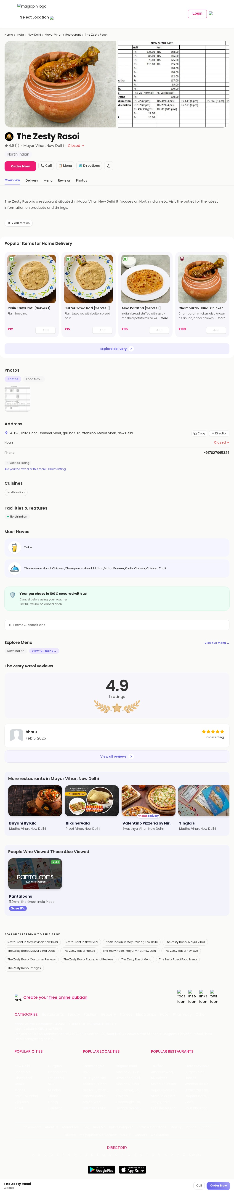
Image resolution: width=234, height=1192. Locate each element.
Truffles (157, 1066)
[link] (32, 294)
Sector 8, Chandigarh (99, 1084)
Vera (124, 1135)
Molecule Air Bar (163, 1084)
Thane (53, 1096)
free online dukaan (68, 997)
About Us (51, 1127)
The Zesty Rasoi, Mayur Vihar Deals (32, 951)
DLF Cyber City (94, 1078)
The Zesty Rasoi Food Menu (178, 959)
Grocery (108, 1014)
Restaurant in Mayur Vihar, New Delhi (33, 942)
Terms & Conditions (151, 1127)
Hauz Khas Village (96, 1108)
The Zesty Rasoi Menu (136, 959)
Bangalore (23, 1072)
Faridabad (56, 1078)
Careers (141, 1135)
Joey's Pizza (160, 1102)
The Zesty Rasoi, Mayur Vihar (185, 942)
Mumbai (54, 1090)
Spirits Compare (121, 1127)
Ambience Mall (128, 1078)
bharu (31, 732)
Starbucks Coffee (165, 1096)
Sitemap (176, 1127)
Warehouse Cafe (198, 1084)
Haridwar (55, 1108)
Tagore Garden (128, 1108)
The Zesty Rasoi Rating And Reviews (89, 959)
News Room (32, 1127)
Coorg (53, 1102)
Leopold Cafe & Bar (200, 1096)
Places (191, 1127)
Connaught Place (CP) (133, 1102)
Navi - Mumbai (26, 1096)
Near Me (99, 1127)
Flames (190, 1078)
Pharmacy (182, 1014)
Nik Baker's (159, 1078)
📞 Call (46, 165)
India (20, 35)
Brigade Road (126, 1066)
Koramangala (93, 1066)
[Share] (108, 165)
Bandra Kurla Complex (99, 1096)
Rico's (189, 1102)
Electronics (146, 1014)
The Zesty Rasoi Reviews (181, 951)
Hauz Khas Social (198, 1108)
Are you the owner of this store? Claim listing (35, 469)
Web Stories (160, 1135)
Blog (86, 1127)
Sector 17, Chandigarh (133, 1084)
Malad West (92, 1102)
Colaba (122, 1096)
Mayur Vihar (53, 35)
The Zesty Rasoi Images (24, 968)
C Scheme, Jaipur (130, 1090)
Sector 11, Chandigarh (99, 1090)
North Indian (16, 492)
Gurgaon (55, 1066)
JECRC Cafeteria (198, 1090)
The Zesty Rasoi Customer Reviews (32, 959)
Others (195, 1155)
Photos (13, 379)
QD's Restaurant (164, 1108)
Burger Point (194, 1072)
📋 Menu (65, 165)
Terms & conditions (29, 625)
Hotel (164, 1014)
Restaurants (53, 1014)
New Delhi (34, 35)
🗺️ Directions (89, 165)
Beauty (73, 1014)
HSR (86, 1072)
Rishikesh (22, 1102)
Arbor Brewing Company (167, 1072)
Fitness (126, 1014)
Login (197, 13)
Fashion (90, 1014)
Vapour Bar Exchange (167, 1090)
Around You (70, 1127)
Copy (201, 433)
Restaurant (73, 35)
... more (163, 318)
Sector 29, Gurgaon (131, 1072)
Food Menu (34, 379)
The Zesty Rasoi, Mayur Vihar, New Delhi (130, 951)
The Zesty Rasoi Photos (79, 951)
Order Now (20, 166)
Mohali (20, 1090)
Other (200, 1014)
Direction (221, 433)
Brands (70, 1135)
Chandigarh (57, 1072)
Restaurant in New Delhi (82, 942)
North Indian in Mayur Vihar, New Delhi (132, 942)
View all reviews (113, 756)
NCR (51, 1084)
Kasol (19, 1108)
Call (199, 1185)
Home (9, 35)
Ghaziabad (23, 1078)
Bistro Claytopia (197, 1066)
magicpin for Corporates (98, 1135)
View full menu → (217, 643)
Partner (205, 1127)
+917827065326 (216, 452)
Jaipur (19, 1084)
